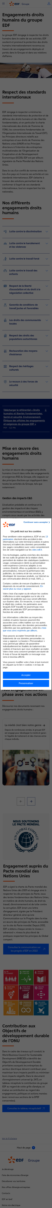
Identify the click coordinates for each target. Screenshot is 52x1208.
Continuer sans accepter (36, 522)
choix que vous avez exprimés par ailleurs (24, 629)
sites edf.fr (37, 549)
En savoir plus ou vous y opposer (23, 587)
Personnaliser (26, 683)
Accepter (25, 675)
